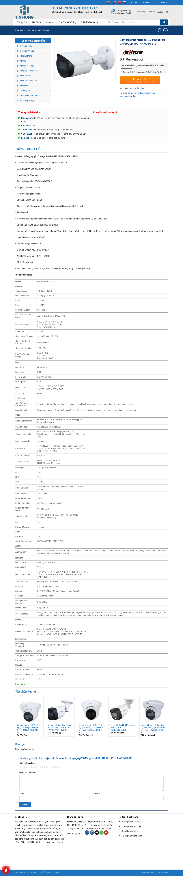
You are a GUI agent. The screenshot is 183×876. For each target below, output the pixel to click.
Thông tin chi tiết (28, 148)
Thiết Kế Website (89, 22)
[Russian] (125, 2)
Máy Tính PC (25, 76)
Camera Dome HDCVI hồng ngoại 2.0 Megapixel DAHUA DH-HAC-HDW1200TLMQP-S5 (29, 729)
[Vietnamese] (109, 2)
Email (97, 793)
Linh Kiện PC (25, 90)
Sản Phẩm (36, 22)
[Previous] (15, 718)
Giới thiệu (134, 2)
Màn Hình (24, 85)
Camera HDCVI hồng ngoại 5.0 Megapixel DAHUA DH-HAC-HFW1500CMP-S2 (59, 727)
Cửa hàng (31, 30)
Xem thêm (20, 684)
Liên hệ (164, 2)
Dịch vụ (49, 22)
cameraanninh (148, 93)
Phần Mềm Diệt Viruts (29, 95)
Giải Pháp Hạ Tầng (67, 22)
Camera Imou (26, 46)
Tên (21, 793)
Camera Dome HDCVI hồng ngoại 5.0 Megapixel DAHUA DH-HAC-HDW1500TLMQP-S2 (153, 729)
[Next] (168, 718)
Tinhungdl (35, 872)
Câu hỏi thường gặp (150, 2)
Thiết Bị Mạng (26, 56)
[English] (114, 2)
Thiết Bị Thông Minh (29, 71)
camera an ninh (134, 93)
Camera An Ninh (45, 30)
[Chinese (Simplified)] (119, 2)
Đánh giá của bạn (27, 763)
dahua (135, 96)
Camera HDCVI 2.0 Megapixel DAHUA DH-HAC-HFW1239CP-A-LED (122, 727)
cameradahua (126, 96)
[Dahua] (133, 52)
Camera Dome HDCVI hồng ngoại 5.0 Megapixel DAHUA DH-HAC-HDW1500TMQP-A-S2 (91, 729)
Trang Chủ (22, 22)
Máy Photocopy (27, 66)
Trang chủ (20, 30)
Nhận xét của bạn (27, 772)
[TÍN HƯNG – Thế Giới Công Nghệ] (31, 12)
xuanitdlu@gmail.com (75, 833)
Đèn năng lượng (27, 100)
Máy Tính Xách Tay (28, 81)
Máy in (23, 61)
